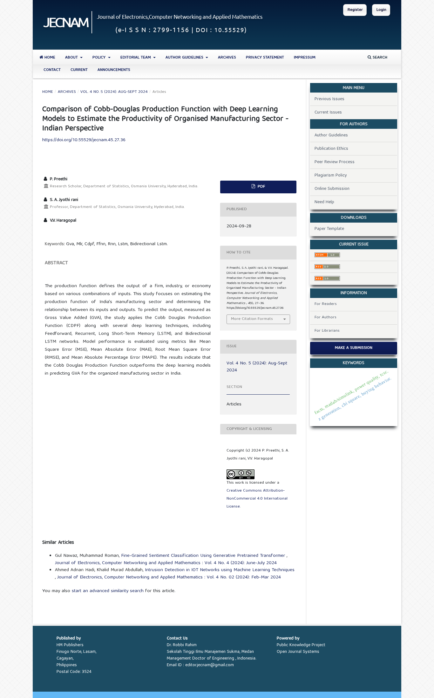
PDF (260, 186)
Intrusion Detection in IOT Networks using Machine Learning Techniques (220, 570)
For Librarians (327, 331)
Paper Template (329, 229)
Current (79, 70)
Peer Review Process (335, 162)
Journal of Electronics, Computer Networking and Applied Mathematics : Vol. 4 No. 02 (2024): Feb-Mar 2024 (169, 577)
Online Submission (332, 189)
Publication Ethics (331, 149)
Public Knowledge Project (301, 645)
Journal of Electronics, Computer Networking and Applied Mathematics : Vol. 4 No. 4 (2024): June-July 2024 (166, 563)
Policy (99, 57)
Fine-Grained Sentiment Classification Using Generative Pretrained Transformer (204, 556)
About (72, 57)
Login (381, 10)
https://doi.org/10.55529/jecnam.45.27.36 (83, 140)
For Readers (326, 304)
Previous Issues (329, 99)
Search (379, 57)
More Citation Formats (252, 319)
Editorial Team (136, 57)
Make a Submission (353, 348)
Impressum (304, 57)
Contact (52, 70)
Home (49, 57)
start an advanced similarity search (108, 591)
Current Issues (328, 112)
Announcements (114, 70)
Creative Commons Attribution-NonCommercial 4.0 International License (257, 498)
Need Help (324, 202)
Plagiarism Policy (331, 175)
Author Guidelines (185, 57)
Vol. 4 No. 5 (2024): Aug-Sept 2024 (114, 92)
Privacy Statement (265, 57)
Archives (227, 57)
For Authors (325, 317)
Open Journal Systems (298, 652)
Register (355, 10)
